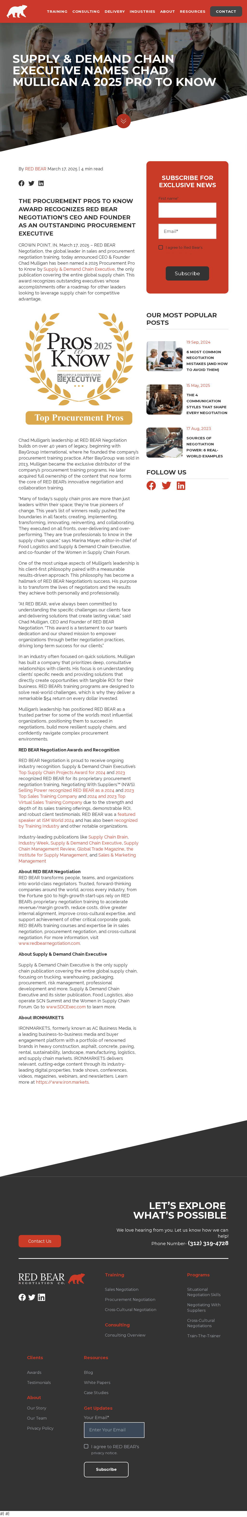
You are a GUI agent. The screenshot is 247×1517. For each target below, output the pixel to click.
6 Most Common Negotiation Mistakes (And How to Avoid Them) (207, 361)
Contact (226, 11)
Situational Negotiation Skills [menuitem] (203, 1292)
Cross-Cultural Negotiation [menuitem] (130, 1309)
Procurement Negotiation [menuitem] (130, 1299)
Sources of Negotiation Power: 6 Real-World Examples (204, 447)
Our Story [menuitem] (36, 1408)
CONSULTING (86, 11)
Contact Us (39, 1241)
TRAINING (57, 11)
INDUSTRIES (142, 11)
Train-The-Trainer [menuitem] (204, 1336)
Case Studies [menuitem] (96, 1392)
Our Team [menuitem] (37, 1418)
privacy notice (178, 252)
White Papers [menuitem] (97, 1382)
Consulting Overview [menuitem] (125, 1335)
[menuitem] (135, 1323)
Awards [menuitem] (34, 1372)
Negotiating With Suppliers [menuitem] (203, 1307)
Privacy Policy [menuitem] (40, 1428)
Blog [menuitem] (88, 1372)
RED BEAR (35, 168)
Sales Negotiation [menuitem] (121, 1289)
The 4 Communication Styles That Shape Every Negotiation (206, 404)
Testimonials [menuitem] (39, 1382)
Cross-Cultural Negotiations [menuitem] (201, 1323)
